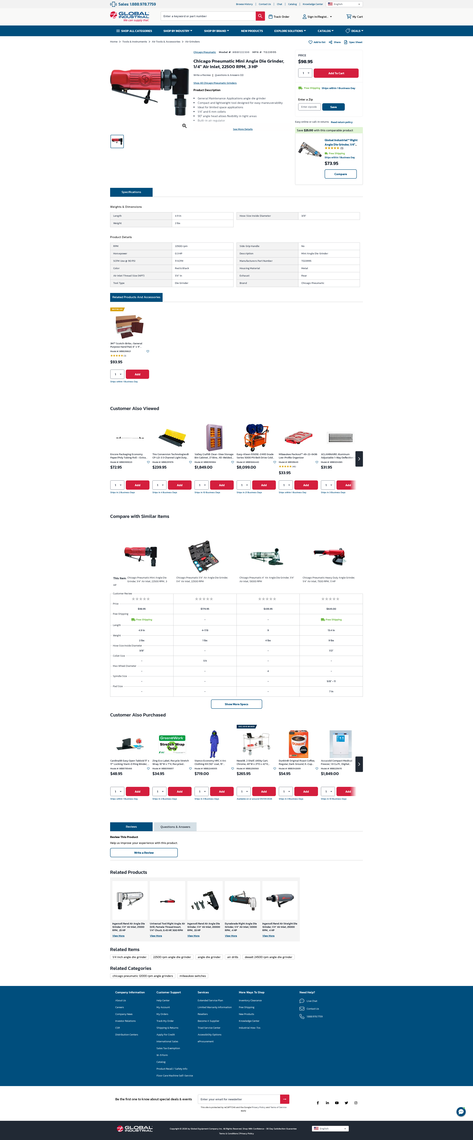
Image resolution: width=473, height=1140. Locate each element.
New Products (246, 1014)
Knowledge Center (313, 4)
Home (114, 41)
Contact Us (265, 4)
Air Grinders (192, 41)
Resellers (203, 1014)
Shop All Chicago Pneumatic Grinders (215, 83)
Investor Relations (125, 1021)
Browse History (244, 4)
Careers (119, 1007)
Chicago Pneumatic (204, 52)
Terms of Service (278, 1107)
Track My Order (165, 1021)
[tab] (131, 192)
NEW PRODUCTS (252, 31)
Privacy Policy (259, 1107)
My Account (163, 1007)
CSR (117, 1028)
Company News (123, 1014)
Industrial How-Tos (249, 1028)
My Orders (162, 1014)
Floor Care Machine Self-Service (174, 1076)
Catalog (292, 4)
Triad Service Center (209, 1028)
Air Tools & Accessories (166, 41)
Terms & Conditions (229, 1133)
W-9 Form (162, 1055)
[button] (344, 4)
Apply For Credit (165, 1035)
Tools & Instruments (134, 41)
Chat (279, 4)
